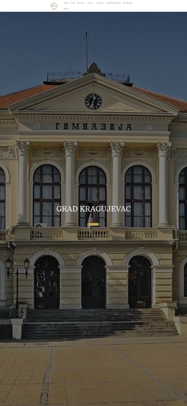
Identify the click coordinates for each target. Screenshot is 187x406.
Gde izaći (90, 3)
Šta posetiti (80, 3)
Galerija (66, 8)
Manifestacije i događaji (114, 3)
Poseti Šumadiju (127, 3)
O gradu (72, 3)
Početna (66, 3)
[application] (84, 3)
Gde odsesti (99, 3)
